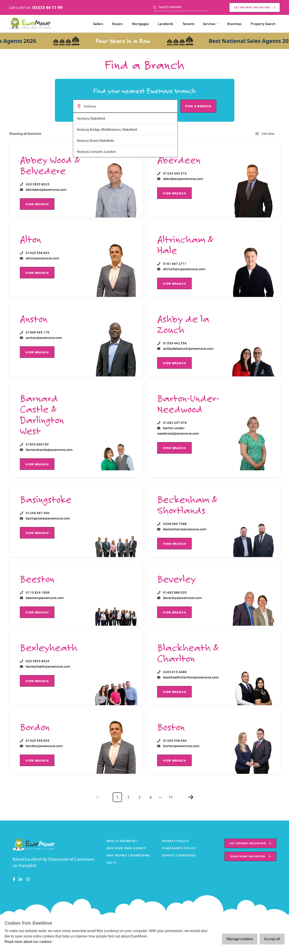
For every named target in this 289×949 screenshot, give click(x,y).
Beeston (37, 579)
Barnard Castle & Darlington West (42, 414)
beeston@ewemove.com (45, 597)
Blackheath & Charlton (187, 652)
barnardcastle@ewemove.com (49, 449)
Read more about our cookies (28, 942)
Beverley (176, 579)
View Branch (37, 204)
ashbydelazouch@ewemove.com (188, 348)
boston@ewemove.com (181, 746)
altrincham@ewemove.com (184, 269)
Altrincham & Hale (185, 244)
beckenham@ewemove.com (185, 529)
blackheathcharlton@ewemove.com (191, 677)
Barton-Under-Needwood (188, 403)
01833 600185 (37, 444)
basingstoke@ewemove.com (48, 518)
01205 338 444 (175, 740)
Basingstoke (45, 499)
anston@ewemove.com (44, 337)
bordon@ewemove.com (44, 746)
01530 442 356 (175, 343)
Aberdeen (178, 160)
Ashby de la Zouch (183, 324)
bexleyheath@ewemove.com (48, 666)
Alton (30, 239)
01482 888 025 (175, 592)
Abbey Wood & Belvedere (50, 165)
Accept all (272, 939)
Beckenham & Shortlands (187, 504)
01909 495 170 (37, 332)
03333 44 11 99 (48, 7)
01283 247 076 (175, 422)
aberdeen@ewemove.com (183, 178)
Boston (171, 727)
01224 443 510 (175, 173)
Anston (33, 319)
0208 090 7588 (175, 523)
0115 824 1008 (37, 592)
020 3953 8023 (37, 184)
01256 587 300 (37, 513)
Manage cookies (239, 939)
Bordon (35, 727)
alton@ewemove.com (42, 258)
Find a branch (198, 106)
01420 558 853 (37, 252)
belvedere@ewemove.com (46, 189)
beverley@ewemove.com (182, 597)
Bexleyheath (48, 647)
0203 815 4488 (175, 671)
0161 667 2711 (175, 263)
